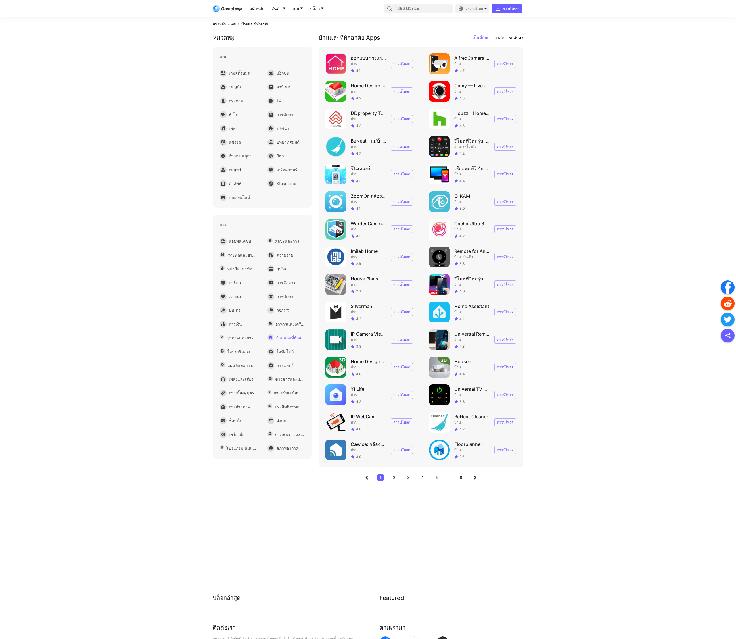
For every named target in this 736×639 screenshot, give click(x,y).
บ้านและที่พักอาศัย (255, 24)
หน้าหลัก (256, 8)
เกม (296, 8)
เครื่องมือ (469, 146)
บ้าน (354, 63)
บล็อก (315, 8)
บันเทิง (468, 257)
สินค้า (276, 8)
